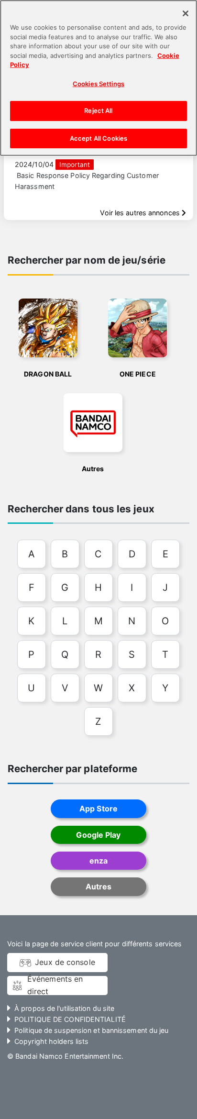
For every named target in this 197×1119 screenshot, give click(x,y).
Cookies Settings (98, 84)
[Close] (185, 13)
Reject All (98, 110)
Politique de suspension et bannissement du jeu (91, 1030)
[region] (98, 78)
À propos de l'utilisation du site (64, 1008)
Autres (99, 886)
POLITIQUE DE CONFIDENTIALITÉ (70, 1019)
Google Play (98, 835)
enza (98, 860)
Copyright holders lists (51, 1041)
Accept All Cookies (98, 138)
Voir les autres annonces (140, 213)
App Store (98, 808)
